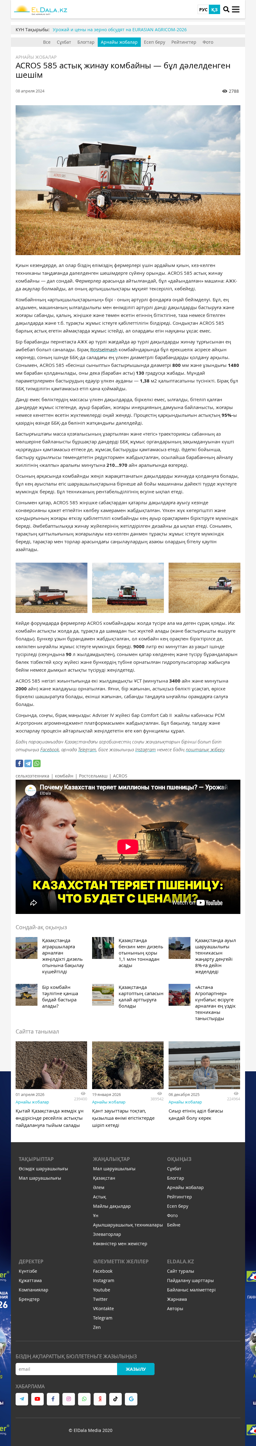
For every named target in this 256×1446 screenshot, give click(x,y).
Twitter (100, 1299)
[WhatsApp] (37, 763)
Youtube (101, 1290)
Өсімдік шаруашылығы (43, 1169)
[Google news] (131, 1399)
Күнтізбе (28, 1271)
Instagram (145, 749)
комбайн (64, 776)
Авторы (175, 1308)
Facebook (49, 749)
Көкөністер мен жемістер (120, 1243)
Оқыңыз (179, 1159)
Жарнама (177, 1299)
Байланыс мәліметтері (191, 1290)
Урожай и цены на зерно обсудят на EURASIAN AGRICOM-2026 (120, 29)
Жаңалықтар (111, 1159)
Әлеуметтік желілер (121, 1261)
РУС (203, 9)
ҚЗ (214, 9)
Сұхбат (64, 42)
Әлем (98, 1187)
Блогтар (86, 42)
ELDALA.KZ (180, 1261)
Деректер (31, 1261)
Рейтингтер (183, 42)
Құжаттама (30, 1280)
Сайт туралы (180, 1271)
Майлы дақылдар (112, 1206)
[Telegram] (28, 763)
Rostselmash (103, 349)
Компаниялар (33, 1290)
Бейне (173, 1225)
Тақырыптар (36, 1159)
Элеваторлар (107, 1234)
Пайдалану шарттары (190, 1280)
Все (47, 42)
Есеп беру (154, 42)
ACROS (120, 776)
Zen (97, 1327)
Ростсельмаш (93, 776)
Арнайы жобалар (119, 42)
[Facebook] (19, 763)
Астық (99, 1197)
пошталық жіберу (205, 749)
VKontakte (103, 1308)
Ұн (95, 1215)
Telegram (87, 749)
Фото (208, 42)
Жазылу (136, 1369)
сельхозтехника (32, 776)
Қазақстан (104, 1178)
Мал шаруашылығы (40, 1178)
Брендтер (29, 1299)
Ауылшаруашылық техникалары (128, 1225)
